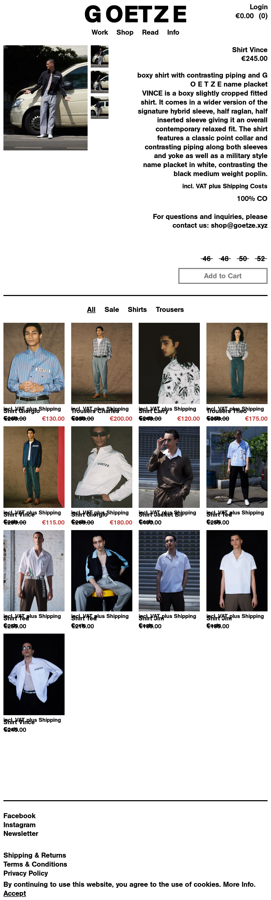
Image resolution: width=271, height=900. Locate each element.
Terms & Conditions (35, 863)
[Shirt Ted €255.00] (237, 467)
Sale (112, 309)
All (91, 309)
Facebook (19, 815)
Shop (125, 32)
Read (150, 32)
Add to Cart (223, 275)
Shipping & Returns (34, 854)
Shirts (137, 309)
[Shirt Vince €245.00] (34, 674)
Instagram (19, 824)
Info (173, 32)
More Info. (239, 884)
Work (100, 32)
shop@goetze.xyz (239, 225)
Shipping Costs (245, 186)
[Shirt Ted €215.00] (101, 571)
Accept (14, 893)
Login (259, 6)
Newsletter (20, 833)
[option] (45, 98)
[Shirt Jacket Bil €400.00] (169, 467)
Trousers (170, 309)
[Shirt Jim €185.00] (169, 571)
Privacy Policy (25, 872)
